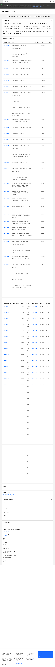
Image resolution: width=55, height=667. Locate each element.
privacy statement (18, 663)
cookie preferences (18, 655)
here (33, 659)
